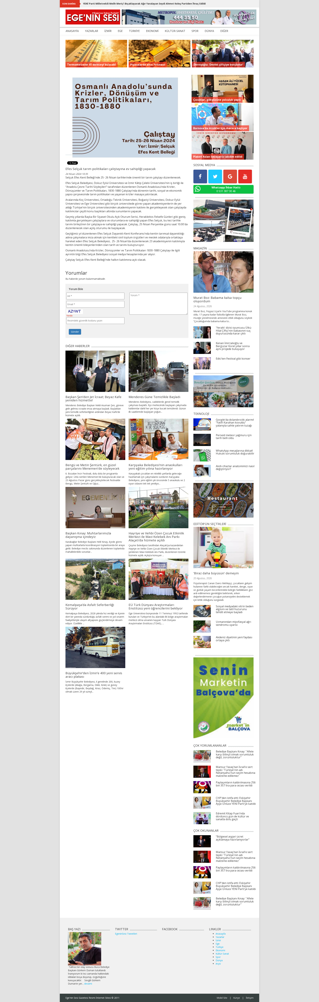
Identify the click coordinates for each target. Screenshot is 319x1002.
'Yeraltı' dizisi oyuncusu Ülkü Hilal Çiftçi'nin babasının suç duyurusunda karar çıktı (233, 330)
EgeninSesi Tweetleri (126, 933)
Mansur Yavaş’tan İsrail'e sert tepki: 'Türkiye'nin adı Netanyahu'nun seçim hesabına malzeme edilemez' (235, 771)
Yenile (69, 315)
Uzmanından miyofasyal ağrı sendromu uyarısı (233, 623)
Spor (218, 957)
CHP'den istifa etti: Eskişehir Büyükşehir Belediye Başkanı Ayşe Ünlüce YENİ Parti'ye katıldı (236, 801)
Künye (236, 997)
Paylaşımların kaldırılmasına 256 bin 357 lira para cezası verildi (236, 784)
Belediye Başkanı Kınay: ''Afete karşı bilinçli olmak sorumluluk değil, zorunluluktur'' (235, 754)
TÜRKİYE (134, 31)
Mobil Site (222, 997)
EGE (120, 31)
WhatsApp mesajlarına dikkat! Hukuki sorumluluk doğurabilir (235, 452)
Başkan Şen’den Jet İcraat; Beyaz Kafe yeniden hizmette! (93, 399)
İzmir (218, 940)
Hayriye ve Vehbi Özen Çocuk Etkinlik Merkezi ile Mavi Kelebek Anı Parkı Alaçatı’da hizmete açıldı (156, 536)
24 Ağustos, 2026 (202, 306)
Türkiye (219, 947)
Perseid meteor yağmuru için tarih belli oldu (234, 436)
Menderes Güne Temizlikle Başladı (154, 397)
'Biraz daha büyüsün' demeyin (216, 573)
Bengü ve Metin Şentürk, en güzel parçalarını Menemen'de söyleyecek (92, 467)
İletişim (250, 997)
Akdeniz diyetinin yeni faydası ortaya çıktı (234, 638)
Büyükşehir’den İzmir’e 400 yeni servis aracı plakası (93, 675)
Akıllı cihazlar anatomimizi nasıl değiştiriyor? (235, 467)
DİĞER (224, 31)
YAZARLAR (91, 31)
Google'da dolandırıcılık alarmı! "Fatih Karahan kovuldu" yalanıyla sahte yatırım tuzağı (235, 422)
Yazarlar (220, 937)
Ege (218, 943)
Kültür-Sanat (222, 953)
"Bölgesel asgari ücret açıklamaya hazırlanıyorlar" (232, 838)
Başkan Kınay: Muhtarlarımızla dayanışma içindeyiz (88, 535)
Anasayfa (221, 933)
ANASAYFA (72, 31)
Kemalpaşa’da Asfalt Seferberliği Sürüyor (89, 606)
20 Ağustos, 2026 (202, 578)
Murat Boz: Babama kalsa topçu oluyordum (217, 299)
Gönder (75, 331)
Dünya (219, 960)
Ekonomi (220, 950)
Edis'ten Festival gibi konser (233, 358)
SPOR (195, 31)
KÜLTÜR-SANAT (175, 31)
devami (88, 983)
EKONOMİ (152, 31)
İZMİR (107, 31)
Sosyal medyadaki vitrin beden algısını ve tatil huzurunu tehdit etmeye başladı (234, 609)
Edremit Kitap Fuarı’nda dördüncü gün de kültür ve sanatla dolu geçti (232, 816)
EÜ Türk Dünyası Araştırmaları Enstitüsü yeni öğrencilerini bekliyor (156, 606)
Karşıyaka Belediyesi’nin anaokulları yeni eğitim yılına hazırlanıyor (155, 467)
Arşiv (218, 963)
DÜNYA (209, 31)
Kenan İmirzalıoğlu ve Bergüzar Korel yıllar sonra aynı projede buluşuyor (233, 346)
